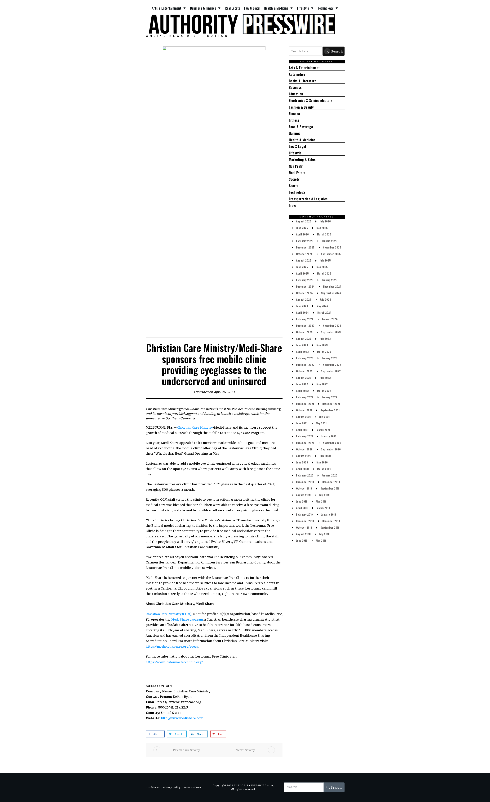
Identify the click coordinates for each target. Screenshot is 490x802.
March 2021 (323, 430)
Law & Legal (297, 146)
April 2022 (302, 391)
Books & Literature (302, 81)
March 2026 (324, 234)
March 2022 (324, 391)
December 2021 (305, 404)
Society (294, 179)
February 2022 (304, 397)
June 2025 (302, 267)
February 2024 (305, 319)
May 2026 (322, 228)
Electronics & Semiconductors (310, 100)
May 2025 (322, 267)
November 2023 (332, 325)
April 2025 (302, 273)
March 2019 (323, 508)
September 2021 (330, 410)
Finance (294, 113)
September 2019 (330, 488)
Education (296, 94)
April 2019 (302, 508)
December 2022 (305, 364)
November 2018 (331, 521)
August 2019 (303, 495)
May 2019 (321, 501)
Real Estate (297, 172)
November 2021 (331, 404)
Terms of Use (192, 787)
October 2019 (304, 488)
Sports (293, 185)
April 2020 (302, 469)
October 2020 (304, 449)
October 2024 (304, 293)
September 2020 (331, 449)
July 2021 (324, 417)
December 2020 (305, 443)
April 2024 (302, 312)
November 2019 (331, 482)
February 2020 (304, 475)
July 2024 (325, 299)
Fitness (294, 120)
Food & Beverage (301, 126)
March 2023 (324, 351)
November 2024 (332, 286)
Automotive (297, 74)
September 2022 (331, 371)
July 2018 (324, 534)
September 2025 (331, 254)
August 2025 (303, 260)
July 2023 (325, 338)
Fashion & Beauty (301, 107)
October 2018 (304, 527)
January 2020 (329, 475)
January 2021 (328, 436)
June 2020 (302, 462)
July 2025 (325, 260)
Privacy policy (172, 787)
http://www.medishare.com (182, 718)
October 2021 (304, 410)
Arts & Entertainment (304, 67)
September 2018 (330, 527)
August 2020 (303, 456)
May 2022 (322, 384)
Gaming (294, 133)
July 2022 (325, 378)
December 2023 (305, 325)
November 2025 (332, 247)
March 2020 (324, 469)
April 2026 (302, 234)
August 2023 (303, 338)
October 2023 (304, 332)
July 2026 (325, 221)
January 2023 (329, 358)
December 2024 (305, 286)
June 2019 (301, 501)
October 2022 (304, 371)
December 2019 (305, 482)
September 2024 (331, 293)
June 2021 (301, 423)
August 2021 (303, 417)
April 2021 (302, 430)
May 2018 (321, 540)
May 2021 (321, 423)
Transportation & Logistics (308, 199)
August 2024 (303, 299)
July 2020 (325, 456)
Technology (297, 192)
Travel (293, 205)
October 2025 (304, 254)
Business (295, 87)
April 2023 (302, 351)
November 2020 (332, 443)
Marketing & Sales (302, 159)
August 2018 (303, 534)
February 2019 (304, 514)
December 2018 (305, 521)
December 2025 (305, 247)
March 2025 (324, 273)
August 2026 (303, 221)
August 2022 (303, 378)
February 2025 (304, 280)
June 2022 (302, 384)
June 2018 (301, 540)
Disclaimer (153, 787)
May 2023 (322, 345)
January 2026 (329, 241)
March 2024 (324, 312)
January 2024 (330, 319)
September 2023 (331, 332)
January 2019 (328, 514)
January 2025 (329, 280)
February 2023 (304, 358)
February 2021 (304, 436)
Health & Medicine (302, 140)
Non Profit (296, 166)
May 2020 (322, 462)
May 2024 (322, 306)
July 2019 (324, 495)
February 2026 (304, 241)
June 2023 (302, 345)
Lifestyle (295, 153)
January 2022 (329, 397)
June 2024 (302, 306)
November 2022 (332, 364)
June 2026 (302, 228)
